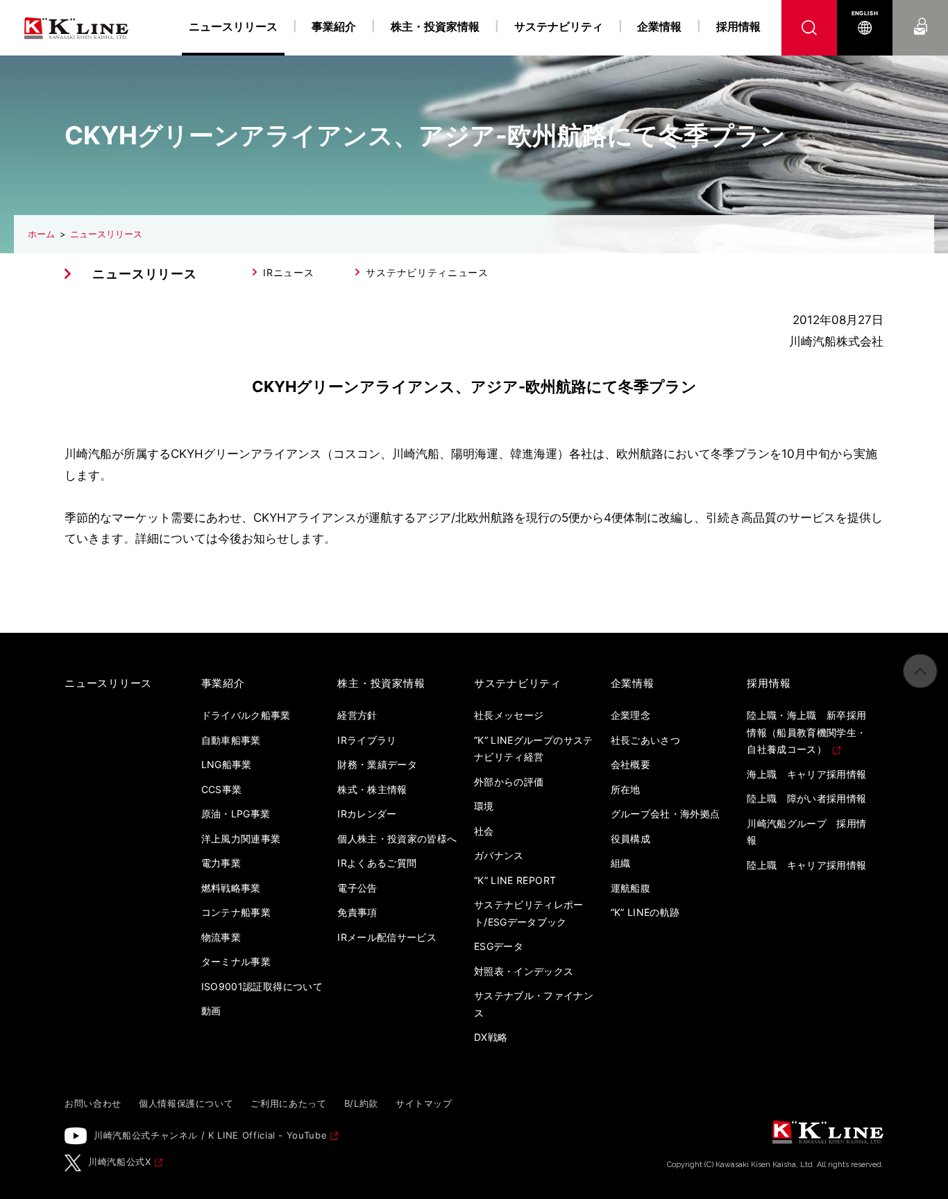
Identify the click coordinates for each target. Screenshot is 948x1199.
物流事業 (221, 937)
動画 (211, 1011)
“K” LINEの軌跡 (645, 912)
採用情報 (738, 26)
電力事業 (221, 863)
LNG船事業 (226, 764)
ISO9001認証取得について (262, 986)
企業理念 (630, 715)
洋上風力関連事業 (241, 838)
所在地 (626, 789)
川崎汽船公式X (119, 1161)
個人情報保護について (186, 1103)
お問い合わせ (920, 13)
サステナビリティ (558, 26)
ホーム (41, 233)
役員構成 (630, 838)
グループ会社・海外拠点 (665, 813)
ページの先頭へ (920, 671)
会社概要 (630, 764)
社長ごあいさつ (645, 740)
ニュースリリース (106, 233)
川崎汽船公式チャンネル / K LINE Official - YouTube (210, 1135)
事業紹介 (334, 26)
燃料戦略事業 (231, 888)
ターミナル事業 (236, 961)
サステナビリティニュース (427, 272)
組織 (621, 863)
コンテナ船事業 (236, 912)
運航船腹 (630, 888)
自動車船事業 (231, 740)
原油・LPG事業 (236, 813)
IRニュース (288, 272)
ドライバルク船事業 (246, 715)
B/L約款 (361, 1103)
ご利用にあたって (288, 1103)
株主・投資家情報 (435, 26)
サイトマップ (424, 1103)
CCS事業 (221, 789)
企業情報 (659, 26)
